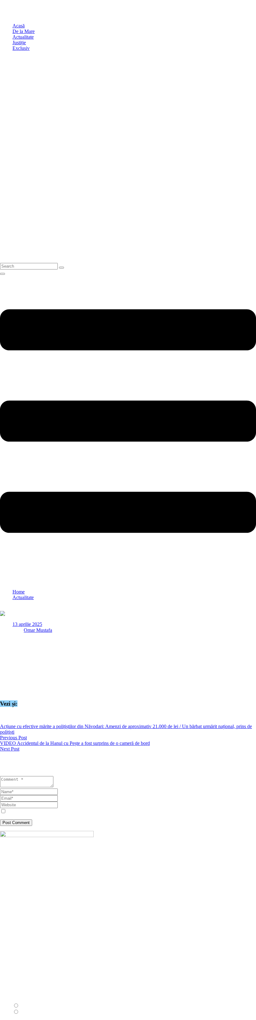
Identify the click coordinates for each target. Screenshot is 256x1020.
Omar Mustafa (38, 630)
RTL (25, 1012)
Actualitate (23, 597)
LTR (25, 1005)
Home (18, 591)
